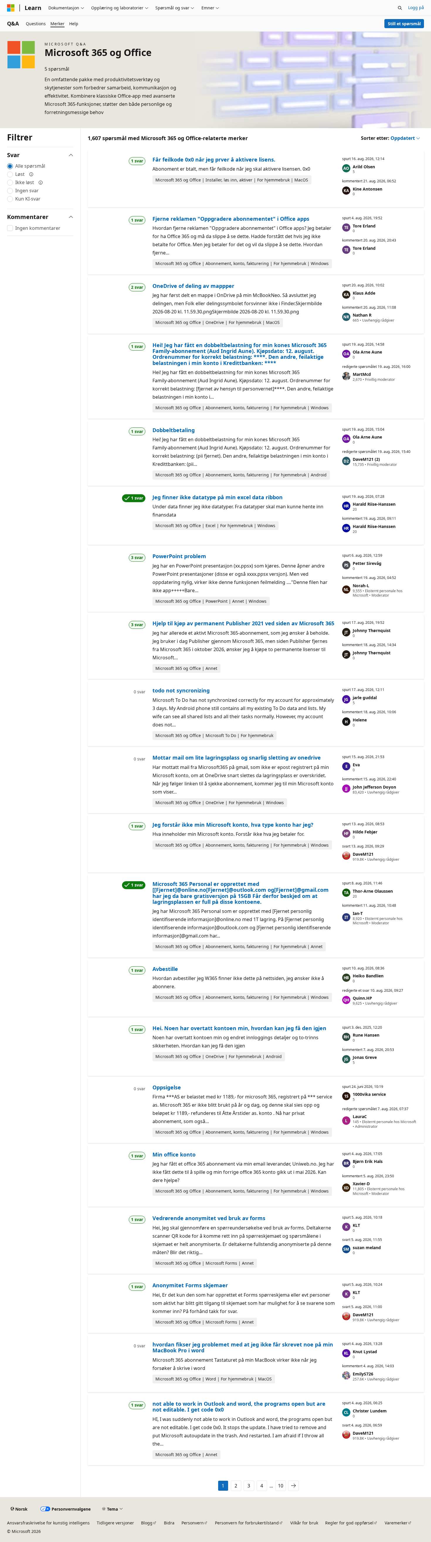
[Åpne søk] (400, 8)
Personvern (192, 1523)
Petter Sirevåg (367, 563)
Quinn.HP (362, 998)
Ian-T (358, 913)
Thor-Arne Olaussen (373, 891)
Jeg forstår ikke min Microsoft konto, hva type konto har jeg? (232, 824)
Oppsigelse (166, 1087)
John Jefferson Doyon (374, 787)
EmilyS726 (363, 1374)
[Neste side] (293, 1485)
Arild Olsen (364, 166)
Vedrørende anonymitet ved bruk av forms (208, 1218)
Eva (356, 764)
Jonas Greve (365, 1057)
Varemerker (396, 1523)
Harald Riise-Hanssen (374, 504)
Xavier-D (361, 1183)
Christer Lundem (370, 1411)
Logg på (416, 7)
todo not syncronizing (181, 690)
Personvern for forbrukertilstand (247, 1523)
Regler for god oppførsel (349, 1523)
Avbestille (165, 968)
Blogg (146, 1523)
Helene (360, 720)
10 (280, 1485)
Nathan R (362, 315)
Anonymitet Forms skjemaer (190, 1285)
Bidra (169, 1523)
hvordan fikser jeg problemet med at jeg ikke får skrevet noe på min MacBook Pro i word (242, 1347)
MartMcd (362, 374)
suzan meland (367, 1247)
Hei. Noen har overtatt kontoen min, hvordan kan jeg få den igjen (239, 1028)
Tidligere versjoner (115, 1523)
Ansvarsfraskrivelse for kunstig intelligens (48, 1523)
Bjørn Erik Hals (368, 1161)
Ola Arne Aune (367, 352)
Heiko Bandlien (368, 976)
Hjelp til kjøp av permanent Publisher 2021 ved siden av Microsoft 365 (243, 623)
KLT (356, 1225)
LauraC (360, 1116)
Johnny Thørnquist (372, 630)
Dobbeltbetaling (173, 430)
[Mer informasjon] (31, 174)
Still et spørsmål (404, 23)
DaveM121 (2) (366, 459)
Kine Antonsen (367, 189)
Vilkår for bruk (304, 1523)
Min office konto (174, 1154)
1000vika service (369, 1094)
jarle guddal (365, 697)
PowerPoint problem (179, 556)
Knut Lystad (365, 1351)
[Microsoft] (11, 8)
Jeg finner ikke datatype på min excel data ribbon (217, 497)
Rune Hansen (366, 1035)
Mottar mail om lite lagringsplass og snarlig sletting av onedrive (236, 757)
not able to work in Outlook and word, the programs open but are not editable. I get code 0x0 (238, 1406)
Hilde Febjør (365, 832)
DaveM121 (363, 854)
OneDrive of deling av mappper (193, 285)
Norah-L (361, 585)
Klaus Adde (364, 293)
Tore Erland (364, 226)
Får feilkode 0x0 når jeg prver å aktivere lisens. (213, 159)
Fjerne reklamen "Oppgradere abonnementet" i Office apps (230, 218)
